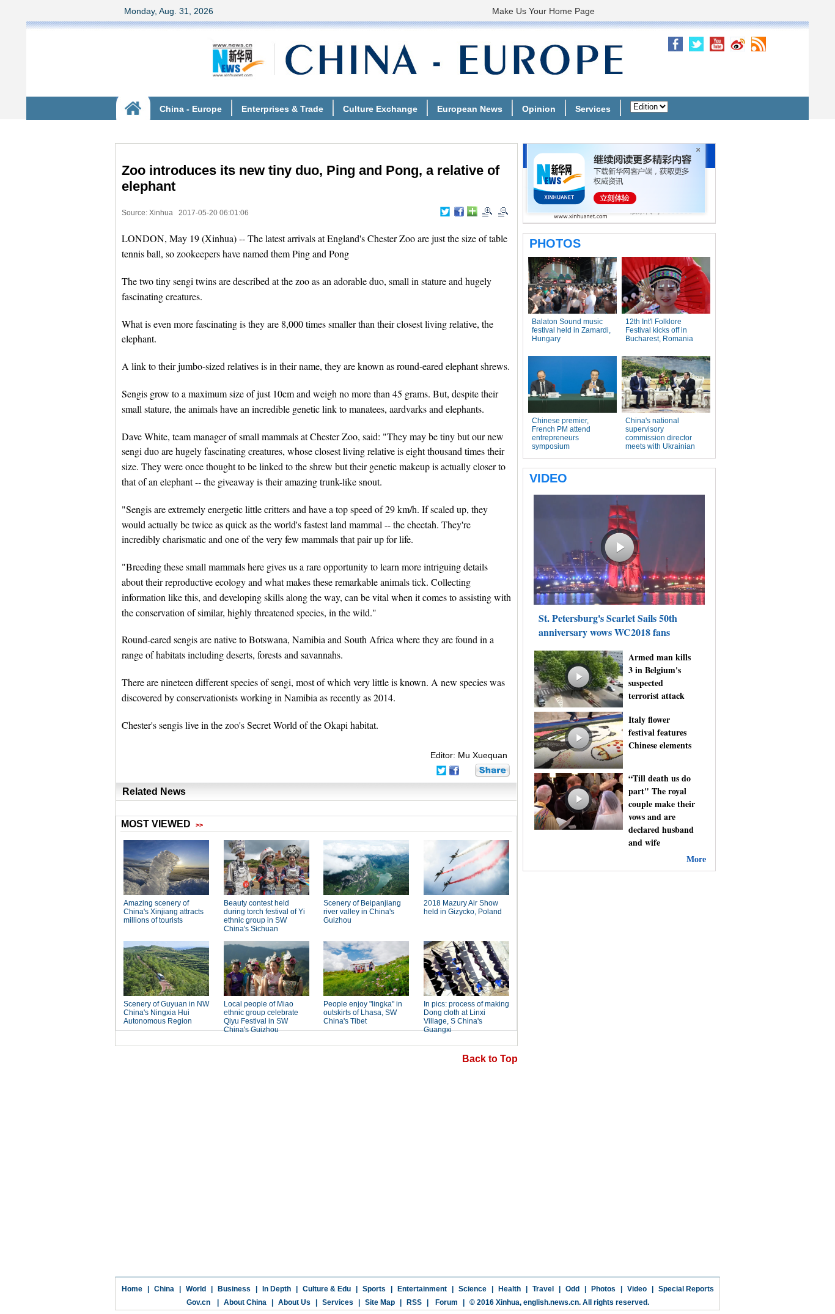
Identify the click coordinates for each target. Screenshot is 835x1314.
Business (234, 1289)
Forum (445, 1302)
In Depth (276, 1289)
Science (472, 1289)
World (196, 1289)
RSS (414, 1302)
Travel (543, 1289)
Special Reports (686, 1289)
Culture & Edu (327, 1289)
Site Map (380, 1302)
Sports (374, 1289)
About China (245, 1302)
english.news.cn (551, 1302)
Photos (603, 1289)
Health (509, 1289)
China (164, 1289)
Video (637, 1289)
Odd (572, 1289)
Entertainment (422, 1289)
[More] (472, 211)
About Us (294, 1302)
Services (337, 1302)
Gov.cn (198, 1302)
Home (132, 1289)
